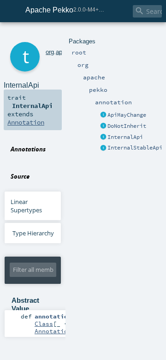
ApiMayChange (126, 115)
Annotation (25, 122)
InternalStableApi (134, 147)
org (50, 51)
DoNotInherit (126, 126)
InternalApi (125, 137)
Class (44, 323)
